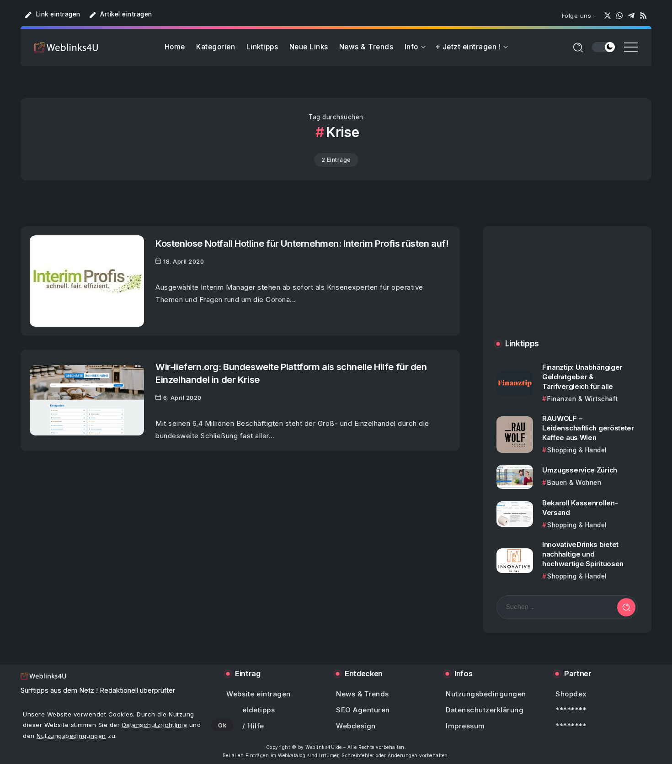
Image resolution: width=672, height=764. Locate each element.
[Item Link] (87, 281)
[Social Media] (607, 15)
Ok (222, 725)
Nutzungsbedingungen (71, 735)
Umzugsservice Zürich (579, 470)
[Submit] (626, 607)
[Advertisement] (567, 292)
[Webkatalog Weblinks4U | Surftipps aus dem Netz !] (66, 47)
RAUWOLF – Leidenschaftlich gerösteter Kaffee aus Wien (588, 428)
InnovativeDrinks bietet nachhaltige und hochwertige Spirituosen (583, 554)
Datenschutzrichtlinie (154, 724)
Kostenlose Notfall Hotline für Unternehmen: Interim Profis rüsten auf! (302, 243)
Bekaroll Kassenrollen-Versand (580, 508)
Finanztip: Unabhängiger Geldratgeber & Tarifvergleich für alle (582, 377)
